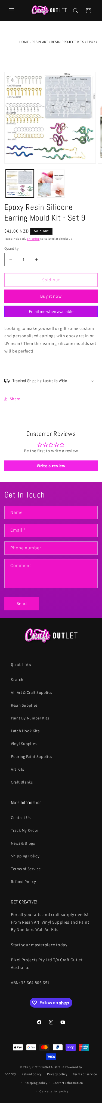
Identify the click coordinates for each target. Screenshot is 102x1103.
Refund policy (31, 1074)
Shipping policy (36, 1083)
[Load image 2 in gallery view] (51, 184)
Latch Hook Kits (25, 730)
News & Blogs (23, 843)
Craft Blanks (22, 782)
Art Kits (17, 769)
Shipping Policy (25, 855)
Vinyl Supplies (24, 743)
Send (22, 603)
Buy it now (51, 296)
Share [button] (15, 398)
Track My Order (24, 830)
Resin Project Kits (67, 42)
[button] (11, 10)
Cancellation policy (53, 1091)
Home (24, 42)
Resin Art (40, 42)
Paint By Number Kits (30, 718)
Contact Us (20, 817)
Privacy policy (57, 1074)
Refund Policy (23, 881)
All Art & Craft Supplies (31, 692)
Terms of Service (26, 868)
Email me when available (51, 311)
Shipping (33, 238)
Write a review (51, 466)
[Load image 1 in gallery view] (20, 184)
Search (17, 679)
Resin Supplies (24, 705)
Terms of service (85, 1074)
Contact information (68, 1083)
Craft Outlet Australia (48, 1067)
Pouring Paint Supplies (31, 756)
